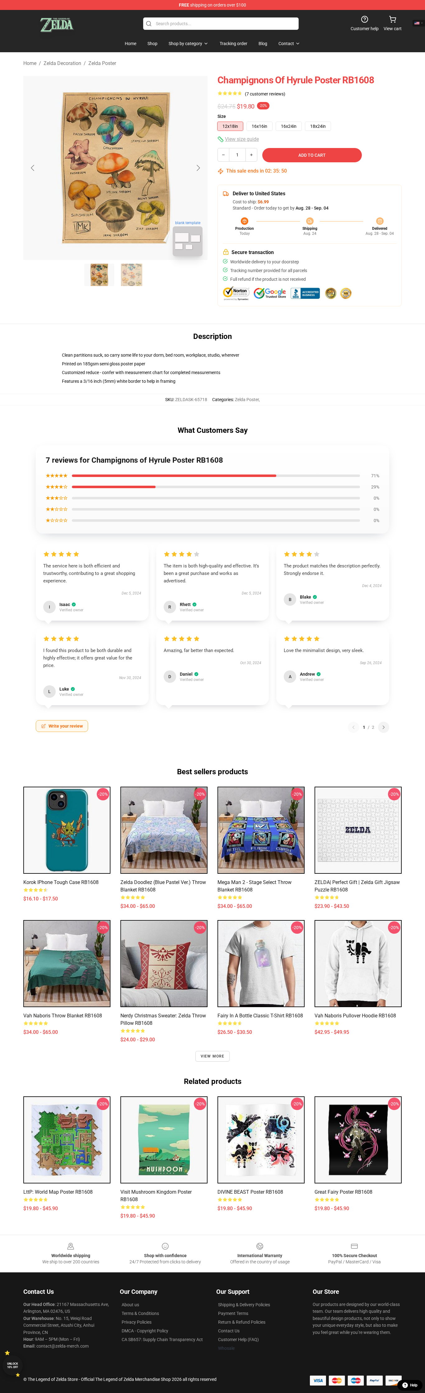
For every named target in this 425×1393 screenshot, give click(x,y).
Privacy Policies (137, 1322)
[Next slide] (197, 167)
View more (213, 1056)
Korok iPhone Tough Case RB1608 (61, 882)
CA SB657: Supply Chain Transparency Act (162, 1339)
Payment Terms (233, 1313)
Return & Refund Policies (241, 1322)
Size (221, 116)
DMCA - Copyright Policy (145, 1330)
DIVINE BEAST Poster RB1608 (250, 1192)
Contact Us (229, 1330)
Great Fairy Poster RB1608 (343, 1192)
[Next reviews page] (383, 727)
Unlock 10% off (12, 1365)
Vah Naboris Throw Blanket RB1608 (62, 1016)
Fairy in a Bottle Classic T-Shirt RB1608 (260, 1016)
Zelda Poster (102, 63)
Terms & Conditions (140, 1313)
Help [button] (414, 1385)
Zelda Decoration (62, 63)
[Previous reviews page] (353, 727)
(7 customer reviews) (265, 93)
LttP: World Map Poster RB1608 (58, 1192)
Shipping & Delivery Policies (244, 1304)
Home (29, 63)
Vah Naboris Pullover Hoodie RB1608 (355, 1016)
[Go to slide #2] (132, 275)
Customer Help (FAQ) (238, 1339)
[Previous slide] (33, 167)
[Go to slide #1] (99, 275)
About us (130, 1304)
